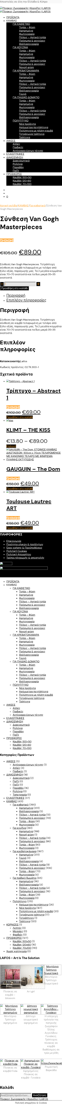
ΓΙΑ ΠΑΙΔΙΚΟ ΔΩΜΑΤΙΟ (26, 97)
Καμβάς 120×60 (22, 180)
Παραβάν (18, 167)
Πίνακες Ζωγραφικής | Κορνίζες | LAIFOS (24, 1099)
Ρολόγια (18, 164)
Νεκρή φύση (26, 67)
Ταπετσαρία (20, 794)
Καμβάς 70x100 (22, 948)
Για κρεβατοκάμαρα (24, 851)
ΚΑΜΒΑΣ (23, 205)
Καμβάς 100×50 (22, 177)
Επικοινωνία (13, 541)
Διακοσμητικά (21, 160)
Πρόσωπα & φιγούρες (32, 40)
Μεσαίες (18, 931)
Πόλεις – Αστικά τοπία (32, 37)
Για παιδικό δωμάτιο (25, 878)
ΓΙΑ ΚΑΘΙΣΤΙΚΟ (21, 24)
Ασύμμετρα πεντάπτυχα (33, 127)
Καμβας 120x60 (22, 944)
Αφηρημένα (26, 30)
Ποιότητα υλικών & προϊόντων (24, 544)
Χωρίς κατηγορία (16, 951)
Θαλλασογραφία (29, 44)
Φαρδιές (18, 934)
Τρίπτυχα (24, 137)
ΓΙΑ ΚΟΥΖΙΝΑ (20, 47)
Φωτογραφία (26, 34)
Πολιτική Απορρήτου (18, 554)
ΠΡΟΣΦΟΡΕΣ (14, 174)
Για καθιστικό (37, 205)
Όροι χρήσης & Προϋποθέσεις (24, 547)
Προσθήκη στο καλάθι (14, 288)
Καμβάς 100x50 (22, 941)
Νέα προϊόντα (27, 124)
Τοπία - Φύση (27, 821)
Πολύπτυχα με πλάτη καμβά (36, 130)
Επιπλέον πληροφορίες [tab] (26, 300)
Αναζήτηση (39, 1095)
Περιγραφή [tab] (15, 295)
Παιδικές (18, 147)
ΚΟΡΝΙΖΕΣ (12, 924)
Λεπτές (17, 928)
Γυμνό (22, 94)
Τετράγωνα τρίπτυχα (31, 134)
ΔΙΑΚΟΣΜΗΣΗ (14, 157)
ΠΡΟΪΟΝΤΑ (12, 17)
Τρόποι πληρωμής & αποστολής (25, 557)
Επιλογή (11, 446)
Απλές (16, 144)
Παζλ (16, 170)
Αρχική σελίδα (8, 205)
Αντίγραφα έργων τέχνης (28, 150)
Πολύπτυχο (20, 901)
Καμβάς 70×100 (22, 184)
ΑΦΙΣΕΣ (10, 140)
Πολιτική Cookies (16, 551)
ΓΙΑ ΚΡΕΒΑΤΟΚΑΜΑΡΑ (26, 70)
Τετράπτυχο (26, 918)
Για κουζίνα (19, 828)
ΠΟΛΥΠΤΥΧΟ (20, 120)
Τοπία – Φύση (27, 27)
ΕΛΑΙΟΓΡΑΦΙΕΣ (15, 154)
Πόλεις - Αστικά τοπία (32, 814)
